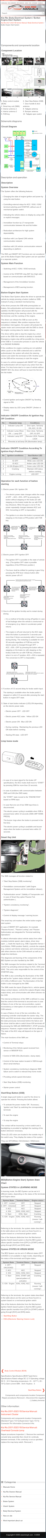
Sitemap (34, 3)
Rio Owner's (12, 3)
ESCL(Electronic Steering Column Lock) (19, 1319)
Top (30, 3)
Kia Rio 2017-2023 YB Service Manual (14, 23)
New (26, 3)
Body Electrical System (35, 23)
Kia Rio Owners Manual (12, 1492)
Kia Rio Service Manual (12, 1497)
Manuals (4, 3)
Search (40, 3)
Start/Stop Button (10, 1316)
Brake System (8, 1501)
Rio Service (20, 3)
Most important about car (13, 1521)
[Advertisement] (23, 34)
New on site (7, 1516)
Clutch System (8, 1506)
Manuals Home (9, 1487)
